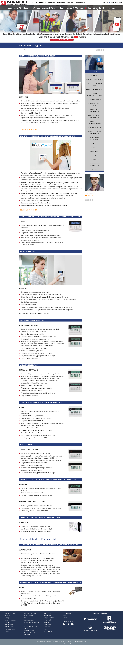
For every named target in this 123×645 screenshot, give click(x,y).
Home (20, 50)
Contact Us (90, 195)
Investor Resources (10, 620)
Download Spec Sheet (28, 129)
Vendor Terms (9, 624)
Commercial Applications (31, 622)
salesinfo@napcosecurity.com (80, 641)
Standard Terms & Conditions (29, 634)
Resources (70, 3)
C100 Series (94, 147)
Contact (7, 631)
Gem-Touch (94, 75)
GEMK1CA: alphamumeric (94, 89)
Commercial (94, 151)
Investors (61, 3)
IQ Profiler (94, 143)
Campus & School (49, 618)
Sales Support (9, 627)
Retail (45, 629)
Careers (7, 622)
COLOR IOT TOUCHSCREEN (94, 79)
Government (47, 624)
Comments (90, 198)
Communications (29, 620)
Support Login (116, 3)
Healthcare (47, 627)
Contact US (80, 3)
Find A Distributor (10, 629)
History (7, 618)
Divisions (42, 3)
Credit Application (29, 630)
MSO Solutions (48, 631)
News (64, 615)
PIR (95, 155)
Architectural (47, 615)
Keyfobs (94, 169)
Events (65, 618)
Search (105, 3)
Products (51, 3)
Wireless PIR (94, 159)
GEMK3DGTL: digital (94, 99)
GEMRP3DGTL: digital (95, 127)
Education (46, 622)
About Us (34, 3)
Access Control (28, 615)
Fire (25, 618)
